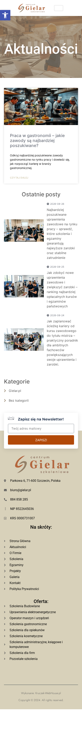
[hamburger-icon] (58, 8)
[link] (5, 15)
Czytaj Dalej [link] (19, 177)
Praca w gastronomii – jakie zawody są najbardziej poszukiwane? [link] (37, 140)
